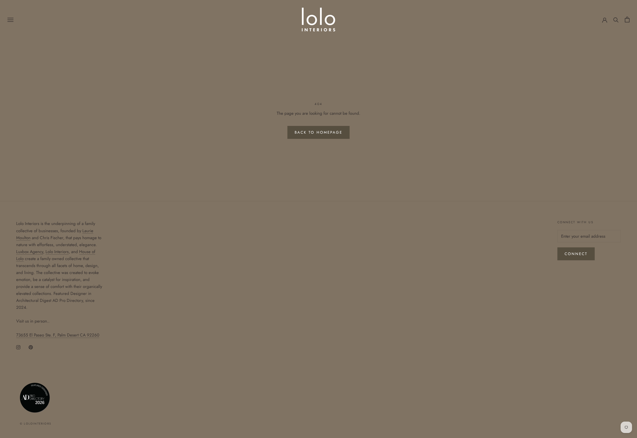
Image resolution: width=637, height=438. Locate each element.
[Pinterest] (31, 346)
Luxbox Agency (29, 252)
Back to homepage (318, 132)
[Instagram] (18, 346)
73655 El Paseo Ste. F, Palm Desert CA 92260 (57, 335)
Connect (576, 254)
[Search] (616, 19)
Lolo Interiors (57, 252)
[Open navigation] (10, 19)
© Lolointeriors (35, 424)
